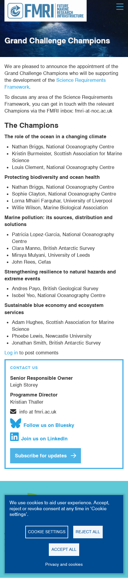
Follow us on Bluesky (49, 425)
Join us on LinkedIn (44, 439)
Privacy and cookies (64, 564)
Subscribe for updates (41, 456)
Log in (11, 353)
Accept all (64, 549)
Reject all (88, 531)
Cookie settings (46, 531)
